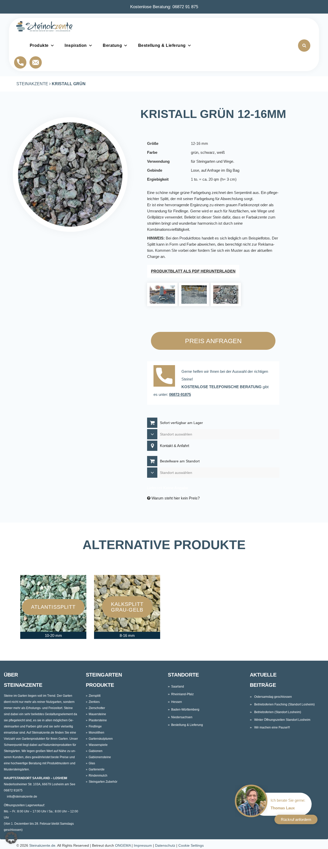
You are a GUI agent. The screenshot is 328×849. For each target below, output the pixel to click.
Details (53, 617)
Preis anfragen (213, 340)
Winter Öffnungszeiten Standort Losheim (282, 720)
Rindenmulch (98, 775)
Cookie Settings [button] (191, 845)
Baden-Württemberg (185, 709)
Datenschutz (165, 845)
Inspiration (76, 45)
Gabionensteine (100, 757)
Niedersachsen (181, 717)
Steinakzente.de (42, 845)
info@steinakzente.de (22, 796)
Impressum (143, 845)
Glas (92, 763)
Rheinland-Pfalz (182, 694)
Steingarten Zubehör (103, 781)
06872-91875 (180, 394)
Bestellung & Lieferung (162, 45)
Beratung (112, 45)
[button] (11, 837)
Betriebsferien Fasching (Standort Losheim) (284, 704)
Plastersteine (98, 720)
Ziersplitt (94, 696)
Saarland (177, 686)
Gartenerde (97, 769)
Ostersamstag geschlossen (273, 697)
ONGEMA (123, 845)
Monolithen (96, 732)
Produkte (39, 45)
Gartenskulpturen (101, 739)
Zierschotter (97, 708)
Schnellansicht (53, 596)
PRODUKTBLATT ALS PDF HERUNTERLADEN (193, 271)
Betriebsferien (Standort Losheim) (277, 712)
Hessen (176, 702)
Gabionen (95, 751)
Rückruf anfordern (296, 819)
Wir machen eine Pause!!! (272, 727)
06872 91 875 (185, 6)
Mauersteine (97, 714)
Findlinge (95, 726)
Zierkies (94, 702)
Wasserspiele (98, 745)
